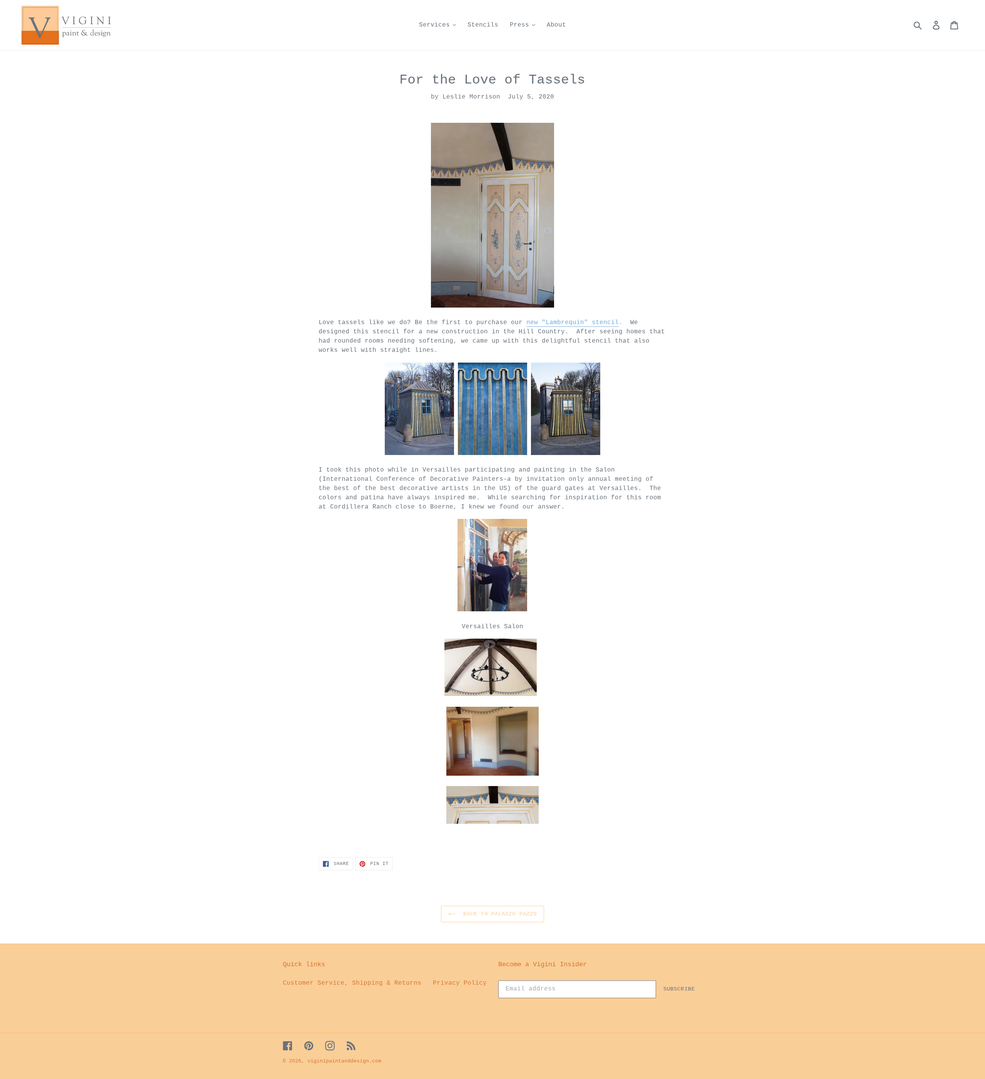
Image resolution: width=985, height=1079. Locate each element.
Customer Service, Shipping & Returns (352, 983)
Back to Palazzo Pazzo (498, 914)
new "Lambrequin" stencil (572, 322)
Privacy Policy (460, 983)
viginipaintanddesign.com (344, 1061)
